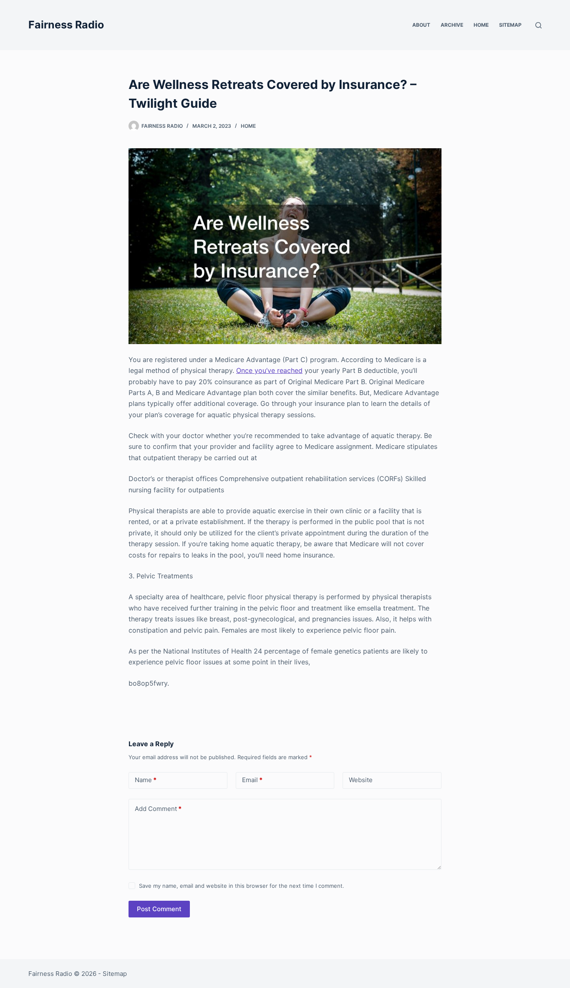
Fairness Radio (66, 24)
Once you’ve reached (269, 370)
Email (252, 780)
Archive (452, 25)
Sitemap (510, 25)
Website (361, 780)
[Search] (538, 25)
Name (145, 780)
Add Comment (158, 809)
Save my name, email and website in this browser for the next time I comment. (241, 885)
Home (481, 25)
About (421, 25)
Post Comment (159, 909)
